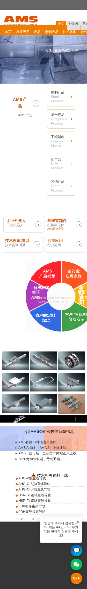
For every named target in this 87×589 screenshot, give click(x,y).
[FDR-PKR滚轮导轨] (43, 404)
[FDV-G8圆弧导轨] (43, 382)
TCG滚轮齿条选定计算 (61, 50)
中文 (61, 24)
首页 (8, 32)
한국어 (73, 24)
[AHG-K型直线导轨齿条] (15, 404)
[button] (61, 529)
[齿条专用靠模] (43, 361)
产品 (37, 32)
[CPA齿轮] (71, 361)
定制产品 (51, 32)
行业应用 (22, 32)
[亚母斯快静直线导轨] (15, 361)
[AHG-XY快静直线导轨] (71, 382)
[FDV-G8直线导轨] (15, 382)
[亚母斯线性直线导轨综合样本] (71, 404)
